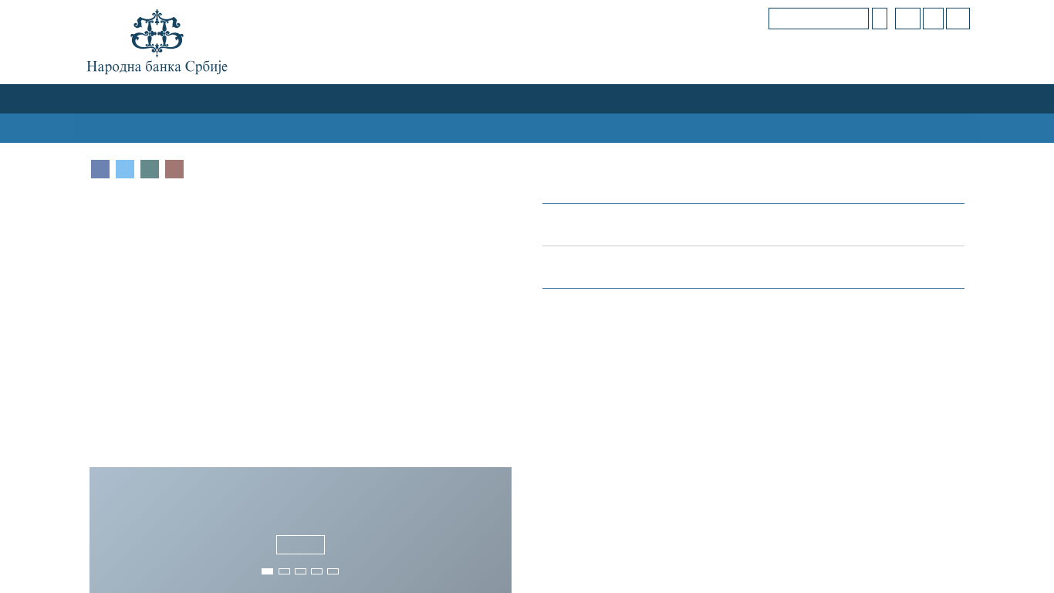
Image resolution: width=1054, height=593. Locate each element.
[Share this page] (149, 169)
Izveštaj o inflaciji (877, 388)
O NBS (106, 98)
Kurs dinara (582, 224)
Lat (935, 18)
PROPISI (847, 127)
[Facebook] (100, 169)
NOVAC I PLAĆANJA (573, 98)
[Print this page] (174, 169)
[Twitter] (125, 169)
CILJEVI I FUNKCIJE (184, 98)
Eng (958, 18)
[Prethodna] (104, 527)
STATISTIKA (617, 127)
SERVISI (944, 127)
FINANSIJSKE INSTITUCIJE (442, 98)
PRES (896, 127)
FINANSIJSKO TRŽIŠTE (303, 98)
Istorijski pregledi (614, 384)
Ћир (911, 18)
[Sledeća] (497, 527)
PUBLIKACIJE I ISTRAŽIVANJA (738, 127)
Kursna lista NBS (599, 267)
